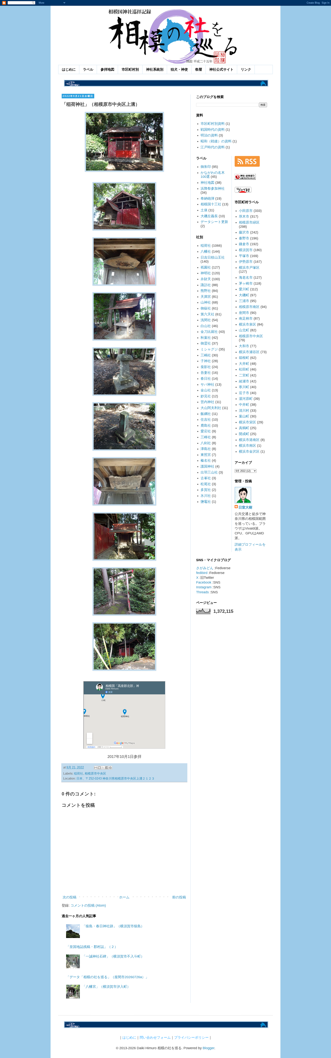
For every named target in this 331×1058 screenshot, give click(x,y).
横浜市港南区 (249, 440)
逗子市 (244, 393)
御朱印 (206, 167)
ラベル (88, 69)
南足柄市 (246, 318)
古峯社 (206, 478)
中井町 (244, 405)
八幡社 (206, 251)
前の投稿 (179, 897)
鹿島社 (206, 425)
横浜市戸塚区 (249, 267)
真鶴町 (244, 428)
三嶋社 (206, 355)
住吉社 (206, 419)
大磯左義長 (209, 216)
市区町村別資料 (213, 124)
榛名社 (206, 460)
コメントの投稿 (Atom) (88, 905)
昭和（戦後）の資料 (216, 141)
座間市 (244, 313)
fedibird (201, 573)
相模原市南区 (249, 307)
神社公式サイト (221, 69)
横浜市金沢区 (249, 451)
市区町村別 (130, 69)
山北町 (244, 330)
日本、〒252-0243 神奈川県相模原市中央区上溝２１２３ (115, 778)
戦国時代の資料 (213, 129)
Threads (202, 592)
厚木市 (244, 216)
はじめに (69, 69)
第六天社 (207, 314)
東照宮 (206, 455)
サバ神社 (207, 384)
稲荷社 (78, 773)
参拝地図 (107, 69)
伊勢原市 (246, 262)
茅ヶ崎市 (246, 283)
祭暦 (198, 69)
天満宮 (206, 297)
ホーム (124, 897)
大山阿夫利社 (211, 408)
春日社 (206, 378)
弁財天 (206, 279)
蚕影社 (206, 367)
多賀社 (206, 490)
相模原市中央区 (95, 773)
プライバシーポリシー (191, 1037)
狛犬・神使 (179, 69)
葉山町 (244, 416)
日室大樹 (245, 507)
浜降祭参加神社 (213, 188)
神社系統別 (154, 69)
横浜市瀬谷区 (249, 352)
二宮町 (244, 375)
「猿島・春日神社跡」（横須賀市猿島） (113, 926)
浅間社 (206, 320)
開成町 (244, 434)
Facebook (203, 582)
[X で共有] (103, 768)
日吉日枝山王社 (213, 257)
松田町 (244, 369)
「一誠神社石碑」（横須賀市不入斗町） (113, 956)
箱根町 (244, 358)
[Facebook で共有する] (107, 768)
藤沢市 (244, 232)
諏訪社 (206, 285)
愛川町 (244, 289)
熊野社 (206, 291)
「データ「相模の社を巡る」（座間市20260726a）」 (107, 977)
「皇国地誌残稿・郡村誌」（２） (92, 947)
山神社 (206, 302)
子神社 (206, 361)
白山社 (206, 326)
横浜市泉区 (247, 324)
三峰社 (206, 437)
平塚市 (244, 256)
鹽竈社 (206, 502)
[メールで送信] (96, 768)
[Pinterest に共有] (110, 768)
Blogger (208, 1048)
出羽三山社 (209, 472)
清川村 (244, 410)
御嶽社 (206, 308)
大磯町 (244, 295)
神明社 (206, 273)
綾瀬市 (244, 381)
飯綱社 (206, 414)
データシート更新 (214, 222)
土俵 (204, 210)
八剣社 (206, 443)
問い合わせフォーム (155, 1037)
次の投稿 (69, 897)
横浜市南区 (247, 445)
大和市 (244, 346)
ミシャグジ (209, 349)
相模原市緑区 (249, 222)
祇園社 (206, 267)
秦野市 (244, 238)
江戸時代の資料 (213, 147)
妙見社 (206, 396)
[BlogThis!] (99, 768)
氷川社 (206, 496)
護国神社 (207, 466)
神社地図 (207, 182)
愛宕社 (206, 431)
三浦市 (244, 301)
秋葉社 (206, 338)
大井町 (244, 364)
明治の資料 (209, 135)
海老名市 (246, 277)
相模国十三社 (211, 204)
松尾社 (206, 484)
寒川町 (244, 387)
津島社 (206, 449)
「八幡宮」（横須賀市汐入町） (106, 987)
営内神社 (207, 402)
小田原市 (246, 211)
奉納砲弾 (207, 198)
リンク (246, 69)
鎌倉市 (244, 244)
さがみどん (204, 568)
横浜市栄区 (247, 422)
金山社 (206, 390)
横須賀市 (246, 250)
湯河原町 (246, 399)
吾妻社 (206, 373)
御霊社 (206, 343)
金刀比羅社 (209, 332)
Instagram (203, 587)
